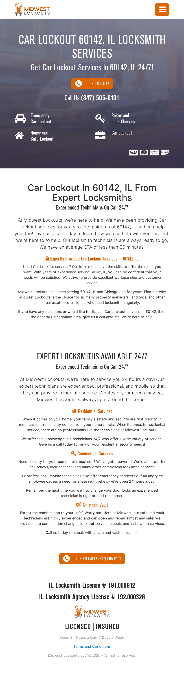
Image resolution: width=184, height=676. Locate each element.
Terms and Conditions (92, 646)
